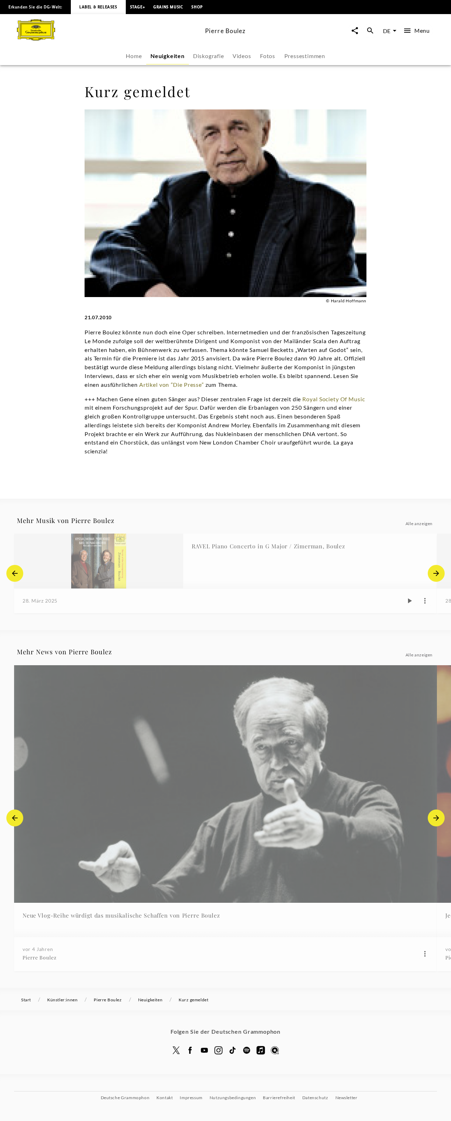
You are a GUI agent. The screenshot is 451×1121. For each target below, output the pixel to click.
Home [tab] (134, 55)
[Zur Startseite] (108, 38)
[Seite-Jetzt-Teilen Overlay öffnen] (355, 31)
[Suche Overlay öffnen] (370, 31)
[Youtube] (204, 1050)
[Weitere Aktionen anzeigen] (425, 601)
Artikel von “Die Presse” (172, 384)
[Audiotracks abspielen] (409, 601)
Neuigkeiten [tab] (167, 55)
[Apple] (261, 1050)
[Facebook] (190, 1050)
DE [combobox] (386, 30)
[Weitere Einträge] (436, 573)
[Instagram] (218, 1050)
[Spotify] (247, 1050)
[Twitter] (176, 1050)
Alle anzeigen (419, 523)
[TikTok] (233, 1050)
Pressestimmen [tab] (304, 55)
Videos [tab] (242, 55)
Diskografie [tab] (208, 55)
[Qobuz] (275, 1050)
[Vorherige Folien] (14, 573)
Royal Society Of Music (333, 399)
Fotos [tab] (267, 55)
